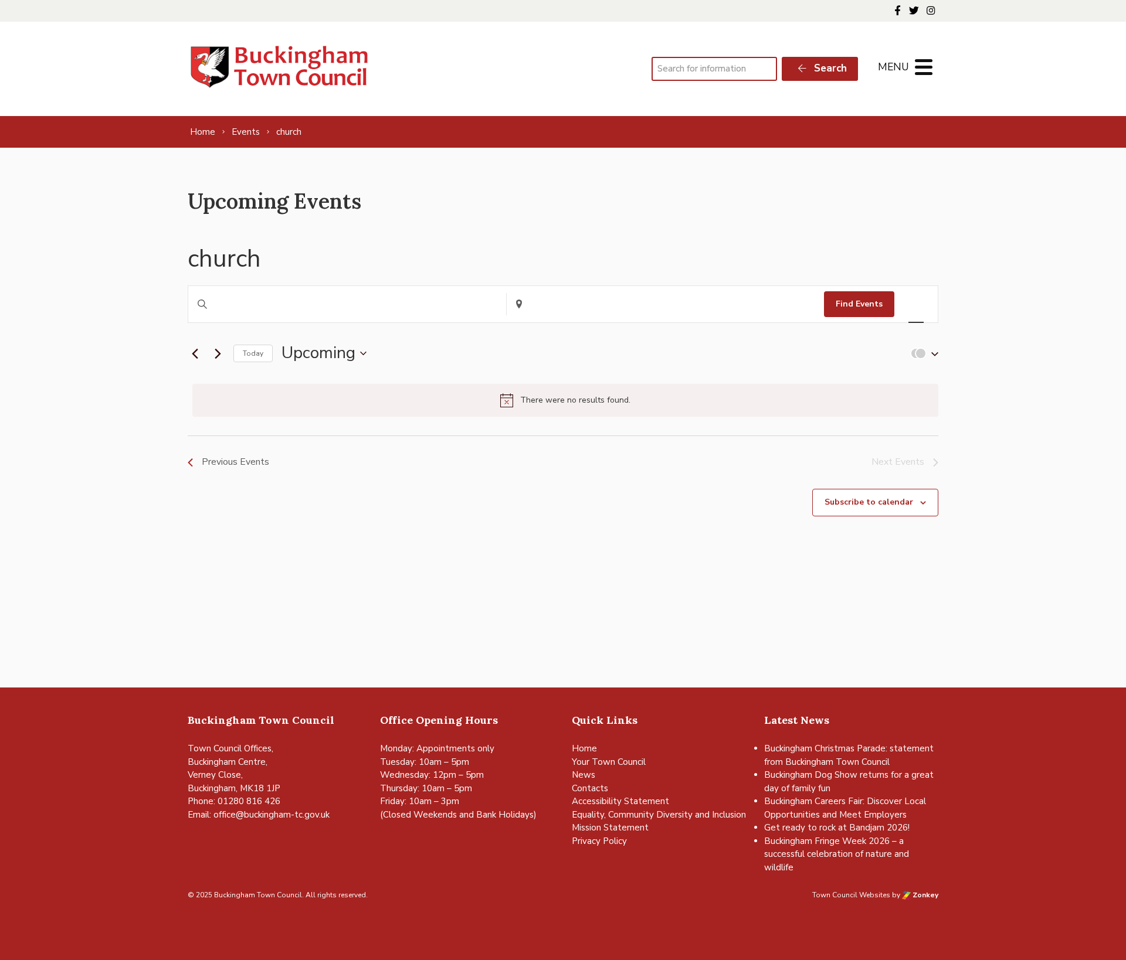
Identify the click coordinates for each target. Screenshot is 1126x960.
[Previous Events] (195, 353)
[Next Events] (218, 353)
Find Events (859, 303)
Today (253, 353)
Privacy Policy (599, 841)
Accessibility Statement (620, 801)
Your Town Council (609, 762)
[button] (921, 354)
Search (829, 68)
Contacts (590, 788)
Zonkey (924, 895)
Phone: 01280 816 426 (234, 801)
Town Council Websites (851, 895)
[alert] (565, 400)
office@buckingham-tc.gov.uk (271, 815)
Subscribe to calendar (869, 502)
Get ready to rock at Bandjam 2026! (837, 827)
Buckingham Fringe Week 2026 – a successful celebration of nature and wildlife (836, 854)
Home (584, 748)
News (583, 775)
